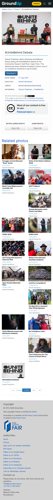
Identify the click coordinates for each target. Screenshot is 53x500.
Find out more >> (26, 112)
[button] (49, 3)
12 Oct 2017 (33, 311)
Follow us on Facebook (12, 458)
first (13, 390)
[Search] (44, 4)
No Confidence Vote (37, 331)
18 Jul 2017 (33, 359)
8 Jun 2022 (6, 165)
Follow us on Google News (13, 452)
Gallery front (7, 9)
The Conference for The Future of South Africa (38, 355)
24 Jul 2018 (33, 262)
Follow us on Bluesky (11, 462)
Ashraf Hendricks (25, 82)
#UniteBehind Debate (10, 380)
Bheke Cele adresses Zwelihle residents (37, 259)
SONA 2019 (6, 234)
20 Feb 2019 (33, 188)
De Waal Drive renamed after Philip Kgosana (38, 307)
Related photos (15, 141)
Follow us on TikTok (11, 455)
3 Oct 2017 (6, 336)
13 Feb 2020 (33, 165)
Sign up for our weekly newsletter (16, 445)
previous (19, 390)
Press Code (20, 418)
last (40, 390)
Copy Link (15, 128)
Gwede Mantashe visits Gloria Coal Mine (38, 210)
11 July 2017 (23, 78)
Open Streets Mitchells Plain (11, 284)
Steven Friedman (25, 89)
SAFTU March (34, 186)
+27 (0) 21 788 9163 (11, 486)
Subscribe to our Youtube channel (17, 468)
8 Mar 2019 (6, 190)
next (34, 390)
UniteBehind (38, 89)
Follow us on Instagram (12, 465)
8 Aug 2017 (33, 334)
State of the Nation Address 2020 (40, 162)
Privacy (6, 442)
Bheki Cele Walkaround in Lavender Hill (12, 187)
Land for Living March (37, 283)
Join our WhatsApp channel (14, 471)
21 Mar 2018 (33, 285)
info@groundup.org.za (12, 484)
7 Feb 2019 (6, 237)
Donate (37, 4)
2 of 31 (27, 390)
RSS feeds (7, 449)
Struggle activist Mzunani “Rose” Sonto (12, 162)
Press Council (33, 415)
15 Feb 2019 (33, 214)
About (5, 439)
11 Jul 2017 (6, 382)
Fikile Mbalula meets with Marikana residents (12, 332)
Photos (16, 9)
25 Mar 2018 (6, 287)
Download (11, 73)
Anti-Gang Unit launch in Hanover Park (12, 259)
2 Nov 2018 (6, 262)
